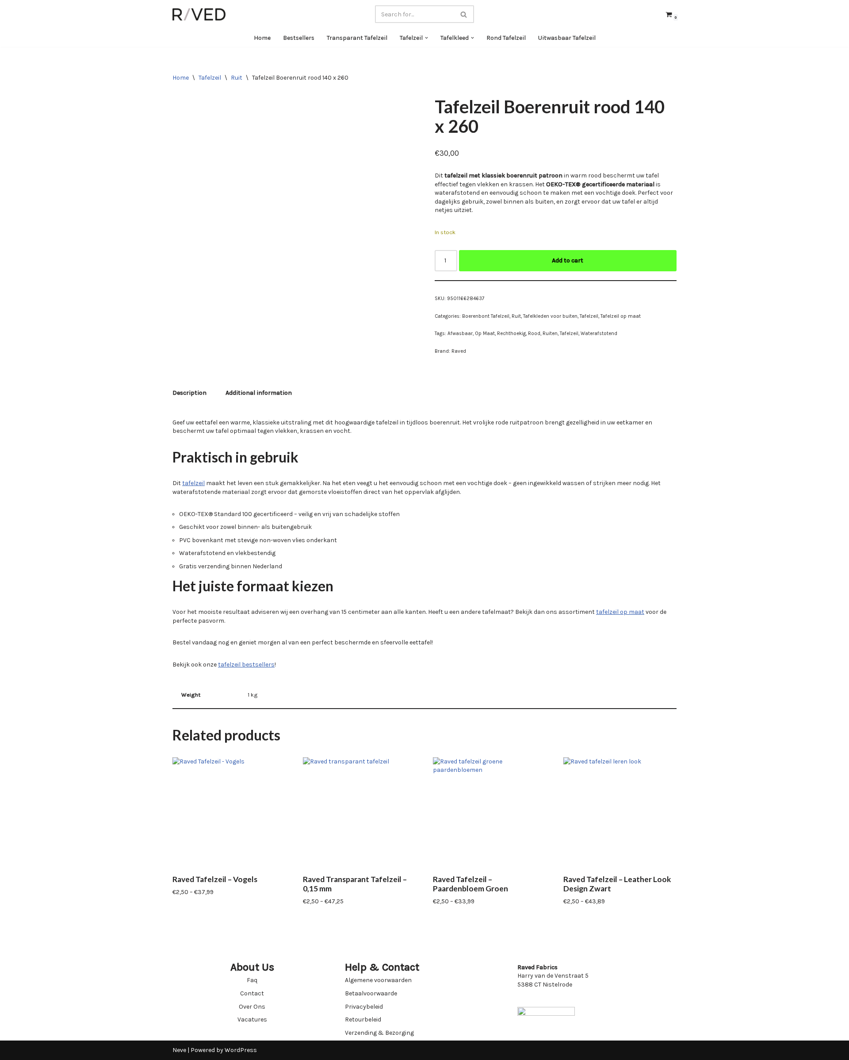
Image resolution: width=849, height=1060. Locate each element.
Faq (252, 980)
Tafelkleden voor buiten (550, 316)
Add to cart (567, 260)
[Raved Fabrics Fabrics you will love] (199, 14)
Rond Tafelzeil (506, 38)
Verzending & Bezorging (379, 1033)
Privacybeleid (364, 1006)
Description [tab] (189, 393)
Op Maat (485, 333)
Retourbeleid (363, 1019)
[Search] (464, 14)
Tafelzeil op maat (620, 316)
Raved (458, 351)
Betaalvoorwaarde (371, 993)
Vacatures (252, 1019)
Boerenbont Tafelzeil (485, 316)
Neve (179, 1050)
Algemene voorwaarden (378, 980)
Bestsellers (298, 38)
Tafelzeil (210, 77)
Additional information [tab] (259, 393)
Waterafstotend (599, 333)
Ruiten (550, 333)
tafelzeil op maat (620, 612)
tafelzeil (193, 483)
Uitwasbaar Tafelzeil (567, 38)
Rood (534, 333)
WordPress (241, 1050)
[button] (426, 37)
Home (262, 38)
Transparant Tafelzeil (357, 38)
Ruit (236, 77)
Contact (252, 993)
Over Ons (252, 1006)
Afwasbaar (460, 333)
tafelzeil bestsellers (246, 664)
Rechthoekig (511, 333)
